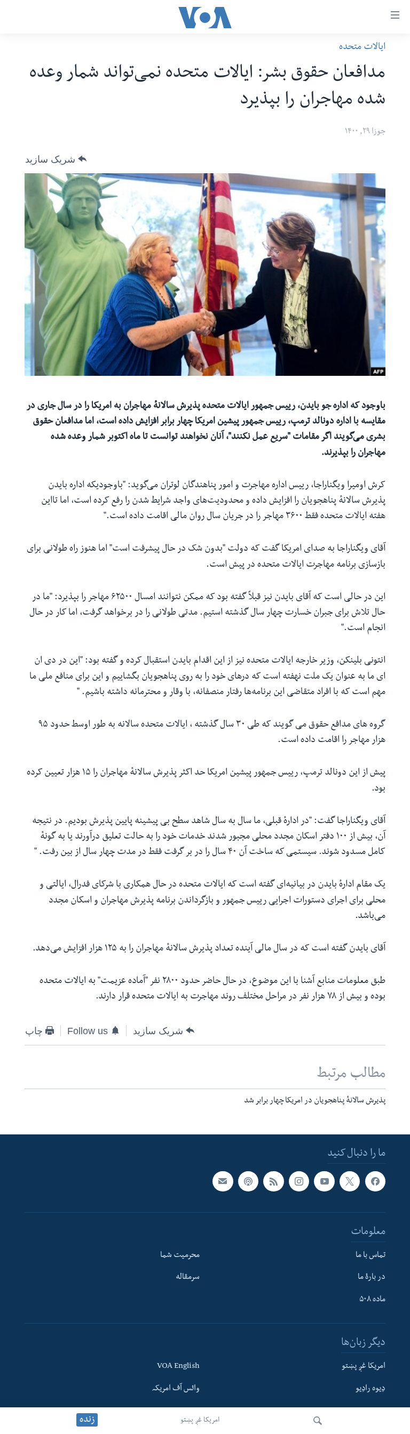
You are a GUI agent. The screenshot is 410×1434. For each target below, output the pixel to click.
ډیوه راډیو (370, 1388)
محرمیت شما (180, 1255)
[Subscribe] (222, 1181)
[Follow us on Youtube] (324, 1181)
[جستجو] (318, 1420)
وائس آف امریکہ (176, 1388)
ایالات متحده (362, 47)
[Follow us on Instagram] (299, 1181)
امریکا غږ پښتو (199, 1420)
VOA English (178, 1367)
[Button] (55, 159)
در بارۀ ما (371, 1278)
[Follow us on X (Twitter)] (350, 1181)
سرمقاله (188, 1278)
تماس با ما (370, 1255)
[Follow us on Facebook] (375, 1181)
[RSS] (273, 1181)
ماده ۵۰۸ (372, 1300)
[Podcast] (248, 1181)
